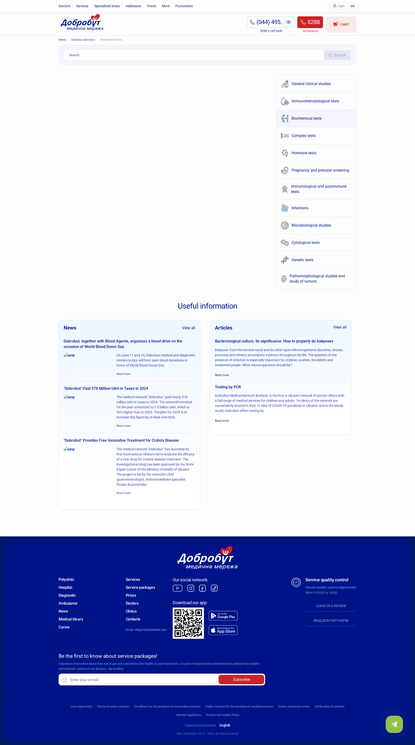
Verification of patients (330, 706)
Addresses (133, 6)
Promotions (184, 6)
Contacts (133, 619)
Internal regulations (188, 715)
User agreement (81, 706)
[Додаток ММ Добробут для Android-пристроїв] (223, 616)
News (63, 611)
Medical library (71, 619)
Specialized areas (107, 6)
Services (82, 6)
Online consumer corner (294, 706)
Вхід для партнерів (331, 620)
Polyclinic (66, 579)
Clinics (131, 611)
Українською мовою (200, 725)
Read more (123, 374)
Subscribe (241, 679)
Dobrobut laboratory (83, 39)
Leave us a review (331, 606)
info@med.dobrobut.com (150, 630)
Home (62, 39)
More (166, 6)
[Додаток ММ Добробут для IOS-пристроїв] (223, 630)
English (225, 725)
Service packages (140, 587)
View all (188, 328)
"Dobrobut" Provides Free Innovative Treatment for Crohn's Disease (121, 440)
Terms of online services (113, 706)
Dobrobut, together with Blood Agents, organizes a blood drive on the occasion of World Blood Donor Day (123, 344)
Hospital (65, 587)
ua (352, 6)
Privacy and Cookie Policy (222, 715)
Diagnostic (67, 595)
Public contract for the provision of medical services (239, 706)
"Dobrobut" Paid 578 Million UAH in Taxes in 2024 (106, 388)
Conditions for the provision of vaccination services (167, 706)
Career (64, 627)
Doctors (64, 6)
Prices (151, 6)
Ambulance (68, 603)
